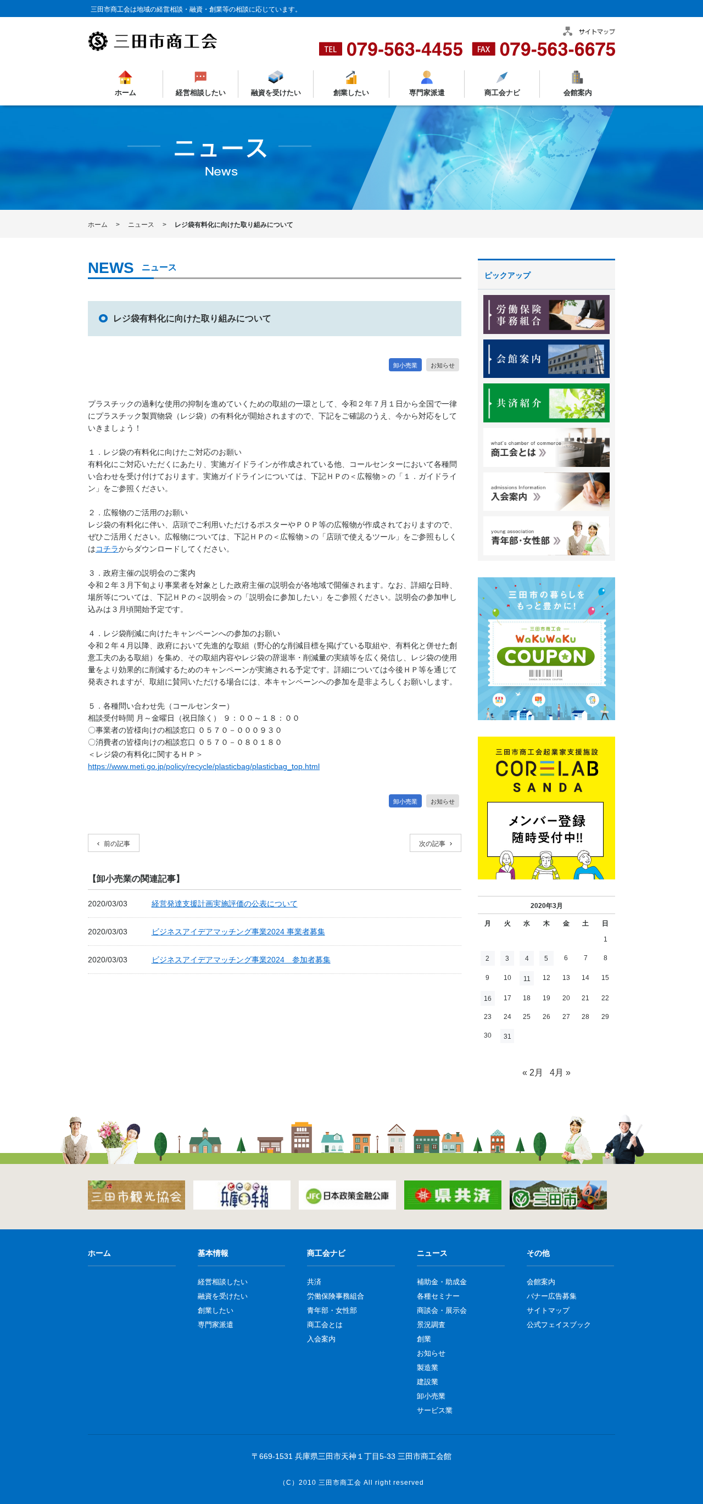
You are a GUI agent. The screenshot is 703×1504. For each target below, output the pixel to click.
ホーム (125, 92)
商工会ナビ (502, 92)
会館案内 (577, 92)
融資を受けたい (276, 92)
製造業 (427, 1367)
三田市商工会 (340, 1482)
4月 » (560, 1072)
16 (488, 998)
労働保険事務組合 (335, 1296)
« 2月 (532, 1072)
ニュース (141, 225)
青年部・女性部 (332, 1310)
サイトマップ (548, 1310)
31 (507, 1036)
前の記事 (117, 844)
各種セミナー (438, 1296)
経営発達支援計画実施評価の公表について (225, 903)
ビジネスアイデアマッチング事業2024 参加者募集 (241, 959)
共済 (314, 1282)
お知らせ (443, 365)
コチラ (107, 548)
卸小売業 (405, 365)
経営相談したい (201, 92)
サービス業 (435, 1410)
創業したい (351, 92)
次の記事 (432, 844)
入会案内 (321, 1339)
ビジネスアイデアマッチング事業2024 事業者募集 (238, 931)
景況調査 (431, 1325)
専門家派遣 (426, 92)
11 (527, 979)
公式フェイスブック (559, 1325)
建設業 (427, 1382)
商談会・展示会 (442, 1310)
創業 (424, 1339)
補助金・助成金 (442, 1282)
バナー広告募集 (552, 1296)
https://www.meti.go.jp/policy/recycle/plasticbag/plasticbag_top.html (204, 766)
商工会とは (325, 1325)
